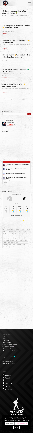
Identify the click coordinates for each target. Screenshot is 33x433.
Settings (16, 427)
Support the (8, 357)
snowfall (24, 240)
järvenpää (25, 233)
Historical (25, 44)
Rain (4, 240)
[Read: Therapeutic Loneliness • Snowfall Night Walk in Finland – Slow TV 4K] (4, 165)
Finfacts (5, 336)
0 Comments (11, 15)
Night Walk (16, 238)
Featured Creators (8, 346)
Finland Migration (7, 350)
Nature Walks (18, 15)
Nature (26, 235)
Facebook (8, 384)
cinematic (5, 231)
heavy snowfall (10, 233)
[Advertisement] (16, 269)
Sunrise (9, 244)
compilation (21, 231)
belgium (17, 229)
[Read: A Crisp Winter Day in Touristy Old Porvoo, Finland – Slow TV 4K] (4, 174)
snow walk (16, 242)
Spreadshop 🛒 (6, 363)
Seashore (12, 240)
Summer (27, 15)
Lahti (4, 235)
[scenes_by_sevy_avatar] (13, 3)
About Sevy (6, 340)
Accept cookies (9, 423)
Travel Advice (6, 348)
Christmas (28, 229)
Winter (24, 244)
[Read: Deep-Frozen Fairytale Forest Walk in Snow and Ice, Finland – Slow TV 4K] (4, 178)
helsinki (15, 233)
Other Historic (7, 46)
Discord (7, 386)
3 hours (4, 229)
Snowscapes (10, 242)
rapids (7, 240)
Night (12, 238)
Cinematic (17, 29)
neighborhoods (6, 238)
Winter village (6, 246)
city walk (15, 231)
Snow (21, 240)
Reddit (7, 378)
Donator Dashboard (8, 359)
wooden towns (13, 246)
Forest (4, 233)
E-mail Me (8, 389)
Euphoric (21, 29)
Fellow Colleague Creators (10, 344)
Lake (8, 235)
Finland (26, 231)
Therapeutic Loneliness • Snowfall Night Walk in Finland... (17, 164)
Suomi (14, 244)
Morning (22, 235)
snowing (4, 242)
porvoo (26, 238)
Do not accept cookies (22, 423)
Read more (4, 19)
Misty (18, 235)
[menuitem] (28, 3)
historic (20, 233)
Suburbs (25, 242)
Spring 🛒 (14, 363)
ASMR (8, 229)
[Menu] (28, 3)
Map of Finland (7, 342)
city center (11, 231)
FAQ (4, 338)
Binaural (22, 229)
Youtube (8, 375)
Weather (13, 215)
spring (21, 242)
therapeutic (19, 244)
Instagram (8, 381)
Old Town (22, 238)
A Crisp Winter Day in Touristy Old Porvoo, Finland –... (16, 173)
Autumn (12, 229)
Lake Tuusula (12, 235)
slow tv (17, 240)
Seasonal (23, 15)
